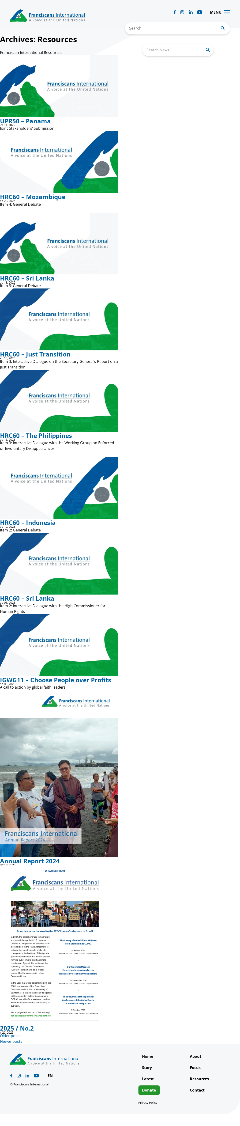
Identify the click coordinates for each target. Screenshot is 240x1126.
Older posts (10, 1035)
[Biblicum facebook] (174, 12)
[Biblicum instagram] (182, 12)
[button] (52, 1075)
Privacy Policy (147, 1102)
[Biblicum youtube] (199, 12)
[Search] (208, 50)
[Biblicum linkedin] (190, 12)
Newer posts (11, 1041)
